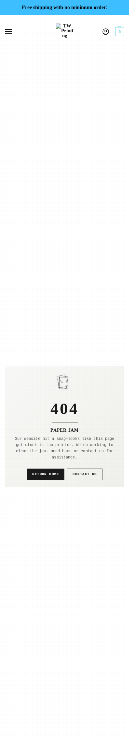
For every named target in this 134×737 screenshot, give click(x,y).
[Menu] (14, 32)
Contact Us (85, 474)
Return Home (45, 474)
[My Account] (106, 32)
